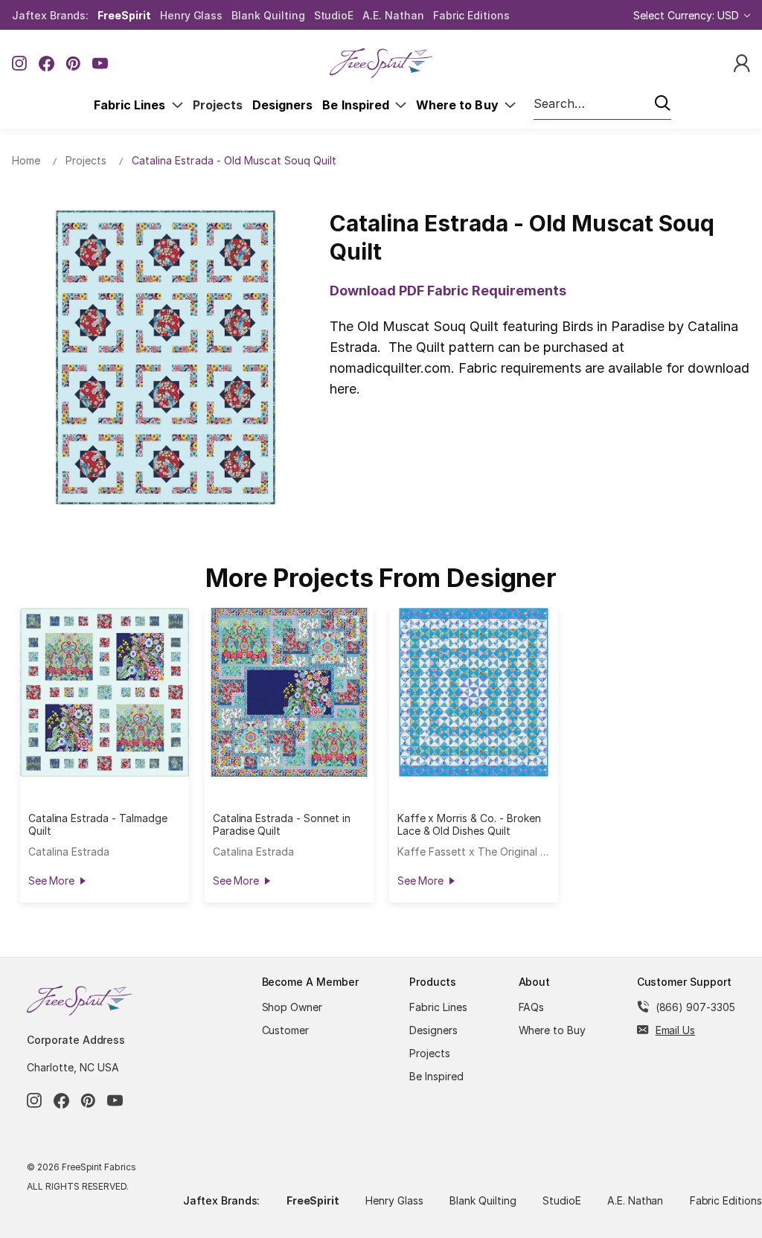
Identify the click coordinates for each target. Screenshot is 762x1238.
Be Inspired (358, 104)
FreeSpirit (124, 15)
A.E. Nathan (392, 15)
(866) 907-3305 (695, 1007)
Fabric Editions (471, 15)
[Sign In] (742, 62)
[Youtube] (100, 63)
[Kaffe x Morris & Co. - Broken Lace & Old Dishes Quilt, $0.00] (473, 692)
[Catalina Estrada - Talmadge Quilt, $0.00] (104, 692)
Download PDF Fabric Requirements (448, 290)
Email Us (676, 1030)
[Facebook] (46, 63)
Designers (282, 104)
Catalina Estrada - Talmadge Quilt (97, 824)
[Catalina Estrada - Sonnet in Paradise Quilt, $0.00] (289, 692)
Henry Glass (191, 15)
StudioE (334, 15)
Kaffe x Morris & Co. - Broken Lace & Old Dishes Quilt (469, 824)
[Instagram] (20, 63)
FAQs (532, 1007)
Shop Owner (292, 1007)
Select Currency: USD (687, 15)
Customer (286, 1030)
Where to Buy (460, 104)
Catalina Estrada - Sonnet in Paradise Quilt (281, 824)
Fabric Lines (133, 104)
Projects (218, 104)
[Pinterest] (73, 63)
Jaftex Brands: (50, 15)
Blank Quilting (267, 15)
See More (51, 880)
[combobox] (602, 104)
